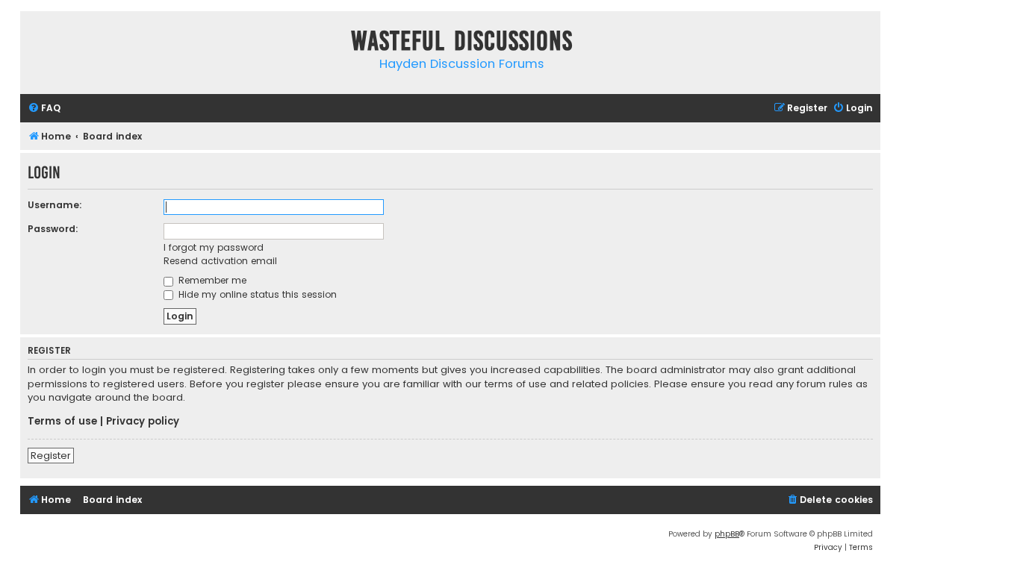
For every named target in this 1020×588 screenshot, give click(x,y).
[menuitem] (44, 108)
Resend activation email (220, 260)
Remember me (210, 280)
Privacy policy (142, 421)
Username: (55, 204)
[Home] (35, 43)
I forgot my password (214, 247)
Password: (53, 228)
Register (51, 455)
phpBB (727, 533)
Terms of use (62, 421)
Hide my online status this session (256, 294)
